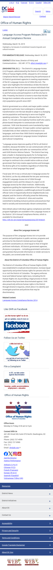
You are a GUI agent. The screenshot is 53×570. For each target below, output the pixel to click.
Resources (6, 486)
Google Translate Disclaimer (13, 545)
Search (38, 11)
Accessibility (7, 523)
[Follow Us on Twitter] (17, 361)
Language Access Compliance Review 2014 (20, 300)
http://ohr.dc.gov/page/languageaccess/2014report (24, 219)
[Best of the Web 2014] (14, 565)
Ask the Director (10, 458)
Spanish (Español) (11, 475)
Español (39, 2)
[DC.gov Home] (7, 12)
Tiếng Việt (47, 2)
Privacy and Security (10, 530)
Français (24, 2)
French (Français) (11, 470)
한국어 (31, 2)
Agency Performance (12, 460)
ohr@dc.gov (14, 447)
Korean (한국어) (10, 473)
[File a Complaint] (17, 389)
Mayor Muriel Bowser (11, 16)
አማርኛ (11, 2)
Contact (42, 16)
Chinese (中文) (10, 467)
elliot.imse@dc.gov (38, 63)
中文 (17, 2)
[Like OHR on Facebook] (17, 332)
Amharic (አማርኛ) (10, 464)
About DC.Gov (7, 552)
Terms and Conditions (11, 538)
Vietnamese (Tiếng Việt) (13, 478)
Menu (48, 11)
